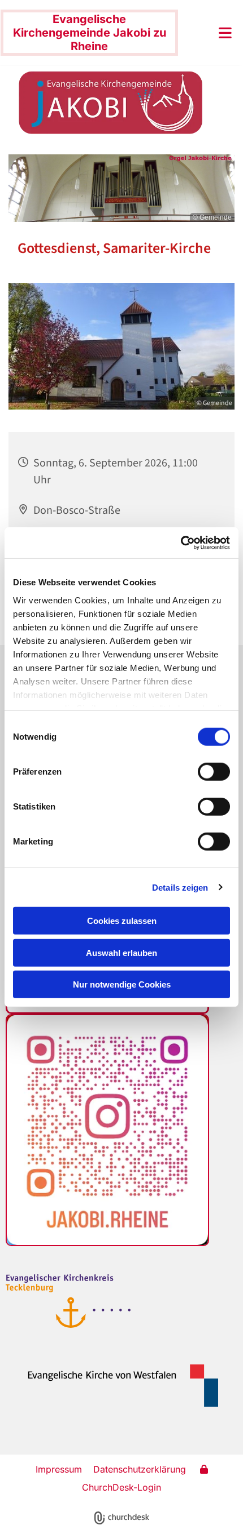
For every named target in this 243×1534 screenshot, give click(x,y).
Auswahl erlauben (121, 952)
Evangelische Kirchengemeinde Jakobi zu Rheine (89, 32)
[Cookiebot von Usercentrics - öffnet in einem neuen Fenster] (180, 542)
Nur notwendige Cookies (122, 984)
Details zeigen (180, 887)
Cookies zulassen (122, 921)
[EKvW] (116, 1385)
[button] (207, 32)
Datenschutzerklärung (139, 1469)
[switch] (214, 772)
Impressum (59, 1469)
